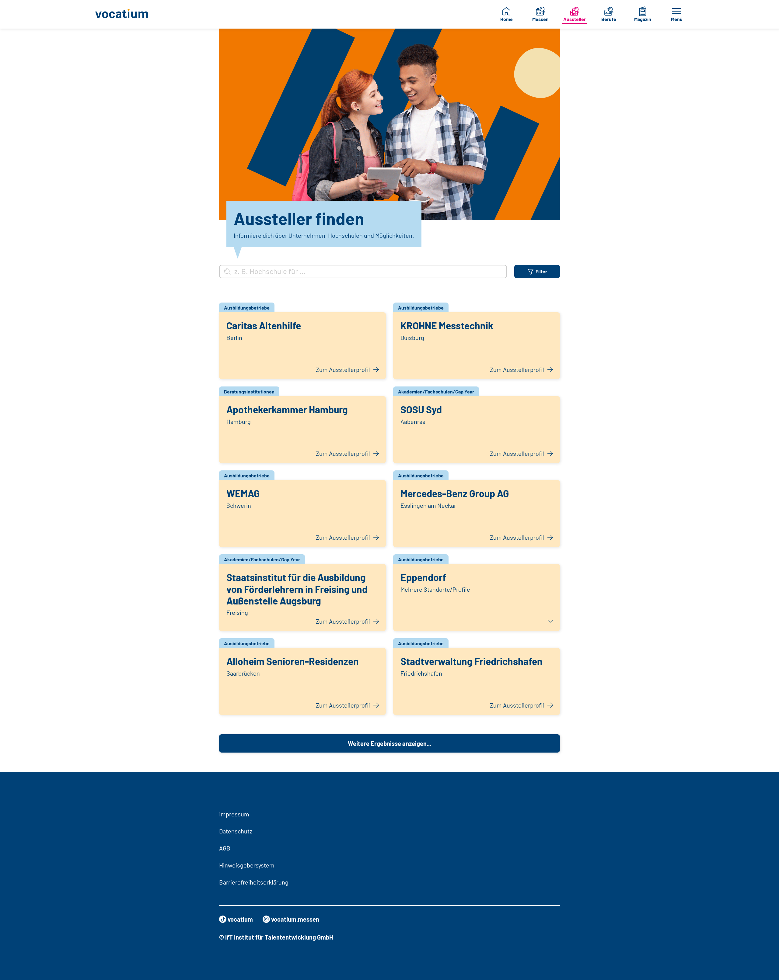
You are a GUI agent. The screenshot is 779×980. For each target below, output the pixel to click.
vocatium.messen (295, 919)
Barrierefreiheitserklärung (253, 882)
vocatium (240, 919)
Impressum (234, 814)
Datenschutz (235, 831)
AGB (224, 848)
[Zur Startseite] (126, 14)
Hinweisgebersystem (246, 865)
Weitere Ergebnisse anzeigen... (389, 743)
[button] (476, 597)
